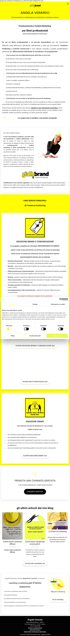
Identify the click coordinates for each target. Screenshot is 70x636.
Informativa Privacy (35, 629)
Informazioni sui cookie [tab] (58, 304)
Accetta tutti (57, 335)
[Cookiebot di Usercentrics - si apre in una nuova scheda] (60, 299)
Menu (68, 3)
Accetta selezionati (35, 335)
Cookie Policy (28, 631)
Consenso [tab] (12, 304)
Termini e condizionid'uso (35, 628)
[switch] (26, 329)
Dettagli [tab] (35, 304)
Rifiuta (13, 335)
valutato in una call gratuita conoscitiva (44, 108)
